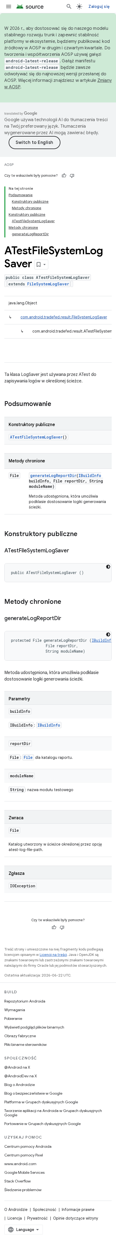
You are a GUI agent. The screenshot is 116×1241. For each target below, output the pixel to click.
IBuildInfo (90, 475)
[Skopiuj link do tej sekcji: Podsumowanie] (56, 404)
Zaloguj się (99, 6)
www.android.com (20, 1163)
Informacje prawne (78, 1209)
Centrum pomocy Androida (28, 1146)
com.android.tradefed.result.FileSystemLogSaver (64, 317)
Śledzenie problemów (23, 1189)
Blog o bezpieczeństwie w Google (33, 1093)
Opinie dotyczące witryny (75, 1218)
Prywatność (37, 1218)
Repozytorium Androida (24, 1001)
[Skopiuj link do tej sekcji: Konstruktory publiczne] (82, 534)
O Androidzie (16, 1209)
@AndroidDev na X (20, 1076)
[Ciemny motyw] (108, 566)
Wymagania (14, 1009)
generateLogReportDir (53, 475)
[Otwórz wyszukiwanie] (69, 6)
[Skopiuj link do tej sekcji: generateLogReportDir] (66, 618)
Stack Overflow (17, 1181)
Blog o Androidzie (19, 1084)
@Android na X (17, 1067)
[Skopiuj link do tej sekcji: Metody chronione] (66, 602)
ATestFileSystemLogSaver (36, 437)
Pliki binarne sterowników (25, 1044)
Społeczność (44, 1209)
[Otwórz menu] (8, 6)
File (28, 757)
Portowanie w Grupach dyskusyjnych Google (42, 1123)
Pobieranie (13, 1018)
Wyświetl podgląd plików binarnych (34, 1027)
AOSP (8, 164)
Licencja (15, 1218)
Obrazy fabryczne (20, 1035)
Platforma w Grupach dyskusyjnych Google (41, 1102)
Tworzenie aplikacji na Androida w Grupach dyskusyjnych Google (53, 1112)
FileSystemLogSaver (48, 283)
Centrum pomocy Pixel (23, 1155)
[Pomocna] (64, 176)
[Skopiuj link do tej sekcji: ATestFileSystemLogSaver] (74, 551)
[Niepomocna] (72, 176)
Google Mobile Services (24, 1172)
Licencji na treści (53, 954)
